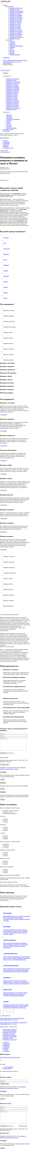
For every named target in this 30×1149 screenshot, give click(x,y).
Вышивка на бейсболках (16, 12)
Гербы (11, 48)
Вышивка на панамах (15, 35)
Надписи (12, 51)
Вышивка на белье (15, 38)
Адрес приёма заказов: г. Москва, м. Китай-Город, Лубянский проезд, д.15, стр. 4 (13, 1023)
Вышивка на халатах (15, 24)
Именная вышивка (15, 54)
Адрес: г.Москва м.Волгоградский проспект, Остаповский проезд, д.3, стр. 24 (15, 61)
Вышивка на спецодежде (16, 11)
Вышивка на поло (14, 9)
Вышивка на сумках (15, 28)
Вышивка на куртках (15, 14)
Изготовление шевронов (10, 1029)
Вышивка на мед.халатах (16, 37)
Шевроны (12, 43)
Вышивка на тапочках (16, 21)
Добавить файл (4, 757)
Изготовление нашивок (9, 1031)
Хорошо (2, 779)
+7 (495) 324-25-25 (5, 70)
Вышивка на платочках (16, 34)
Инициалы (13, 44)
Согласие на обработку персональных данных (13, 768)
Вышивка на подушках (16, 31)
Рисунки (12, 50)
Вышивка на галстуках (16, 30)
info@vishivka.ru (7, 63)
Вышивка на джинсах (16, 22)
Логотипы (12, 41)
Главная (5, 140)
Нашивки (12, 53)
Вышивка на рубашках (16, 16)
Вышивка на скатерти (16, 32)
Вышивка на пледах (15, 25)
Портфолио (6, 143)
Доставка (5, 1049)
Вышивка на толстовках (16, 18)
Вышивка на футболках (16, 8)
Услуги (5, 5)
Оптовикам (6, 57)
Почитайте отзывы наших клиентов (10, 1057)
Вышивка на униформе (16, 15)
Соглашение (6, 1051)
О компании (6, 142)
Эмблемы (12, 47)
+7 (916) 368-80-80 (8, 1067)
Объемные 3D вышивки (16, 46)
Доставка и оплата (8, 129)
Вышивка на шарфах (15, 27)
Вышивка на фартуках (16, 19)
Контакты (6, 146)
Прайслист (6, 145)
